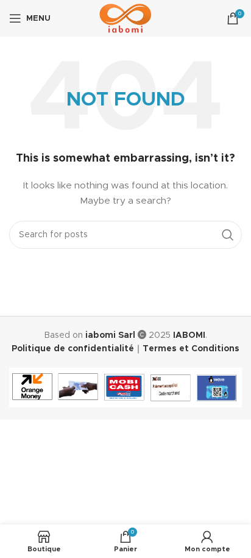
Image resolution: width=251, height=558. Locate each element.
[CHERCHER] (228, 235)
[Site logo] (125, 18)
